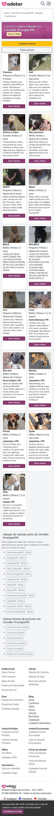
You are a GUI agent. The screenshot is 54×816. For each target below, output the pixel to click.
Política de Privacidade (13, 685)
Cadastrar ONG (9, 757)
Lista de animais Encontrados (37, 741)
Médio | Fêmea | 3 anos (14, 448)
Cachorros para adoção (17, 627)
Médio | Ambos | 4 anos (39, 387)
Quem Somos (8, 672)
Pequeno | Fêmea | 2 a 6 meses (14, 89)
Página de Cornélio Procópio (19, 654)
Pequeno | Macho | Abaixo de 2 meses (14, 201)
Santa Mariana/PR (19, 552)
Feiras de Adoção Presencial (37, 754)
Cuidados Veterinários (40, 723)
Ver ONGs (7, 753)
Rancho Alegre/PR (19, 574)
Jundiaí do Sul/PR (18, 606)
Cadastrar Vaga (9, 773)
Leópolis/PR (16, 558)
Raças (32, 710)
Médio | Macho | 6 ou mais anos (39, 447)
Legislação (34, 720)
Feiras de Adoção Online (37, 762)
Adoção (32, 713)
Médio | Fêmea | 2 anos (40, 202)
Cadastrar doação (10, 709)
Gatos (31, 706)
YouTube (42, 799)
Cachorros (34, 703)
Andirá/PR (15, 601)
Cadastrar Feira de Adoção (38, 770)
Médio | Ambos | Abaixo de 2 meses (40, 146)
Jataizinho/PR (17, 579)
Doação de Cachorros (12, 700)
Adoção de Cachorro (39, 672)
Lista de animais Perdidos (10, 741)
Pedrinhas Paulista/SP (20, 595)
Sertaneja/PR (16, 563)
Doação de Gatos (10, 704)
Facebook (27, 799)
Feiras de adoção (15, 649)
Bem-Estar (34, 716)
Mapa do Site (8, 681)
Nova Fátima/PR (18, 568)
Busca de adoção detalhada (37, 683)
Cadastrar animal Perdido (10, 733)
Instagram (11, 799)
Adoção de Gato (37, 676)
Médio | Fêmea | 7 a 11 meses (40, 327)
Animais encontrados (16, 643)
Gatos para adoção (15, 632)
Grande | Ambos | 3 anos (14, 146)
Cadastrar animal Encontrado (37, 733)
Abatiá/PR (15, 585)
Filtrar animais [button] (27, 50)
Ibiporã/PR (15, 590)
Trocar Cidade (14, 34)
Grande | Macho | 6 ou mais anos (39, 88)
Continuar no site (13, 811)
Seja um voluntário (11, 768)
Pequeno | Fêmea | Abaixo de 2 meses (39, 264)
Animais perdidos (14, 638)
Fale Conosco (9, 676)
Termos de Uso (9, 690)
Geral (31, 700)
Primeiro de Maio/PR (20, 612)
